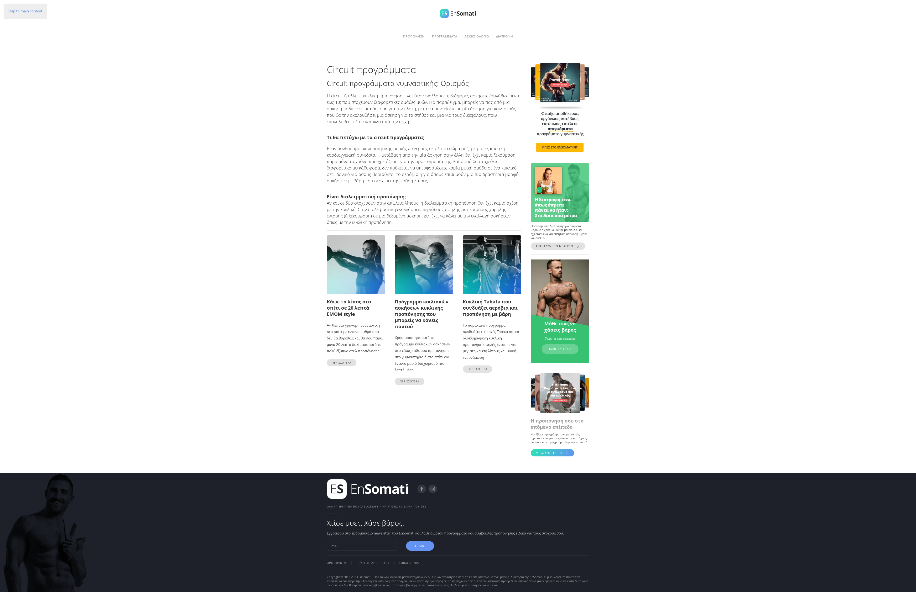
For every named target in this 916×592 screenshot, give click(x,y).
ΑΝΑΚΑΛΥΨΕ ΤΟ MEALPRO (554, 246)
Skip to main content (25, 11)
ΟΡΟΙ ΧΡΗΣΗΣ (337, 563)
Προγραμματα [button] (445, 36)
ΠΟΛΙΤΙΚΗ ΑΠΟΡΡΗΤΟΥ (373, 563)
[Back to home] (458, 12)
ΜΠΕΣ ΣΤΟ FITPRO (549, 453)
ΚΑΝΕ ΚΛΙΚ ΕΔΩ (560, 349)
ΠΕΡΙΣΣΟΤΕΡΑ (341, 362)
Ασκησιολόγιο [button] (476, 36)
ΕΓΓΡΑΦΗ (420, 546)
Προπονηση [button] (414, 36)
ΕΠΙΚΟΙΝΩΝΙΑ (409, 563)
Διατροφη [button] (504, 36)
